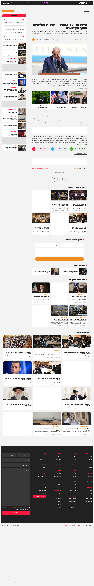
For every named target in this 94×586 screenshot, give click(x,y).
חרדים (56, 3)
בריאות (59, 456)
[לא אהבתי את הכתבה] (55, 179)
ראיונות (59, 484)
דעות (60, 493)
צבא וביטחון (73, 490)
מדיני (75, 481)
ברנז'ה (29, 3)
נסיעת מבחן (43, 462)
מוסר (90, 462)
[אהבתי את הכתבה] (63, 179)
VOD (46, 2)
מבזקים (44, 487)
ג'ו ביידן (75, 168)
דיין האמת (73, 507)
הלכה (90, 459)
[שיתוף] (4, 19)
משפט (80, 168)
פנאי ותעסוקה (88, 501)
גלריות (34, 3)
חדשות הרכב (42, 459)
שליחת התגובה (59, 259)
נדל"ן (59, 507)
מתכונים (40, 3)
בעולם (74, 476)
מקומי (59, 501)
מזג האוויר (58, 498)
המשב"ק (89, 481)
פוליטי (74, 487)
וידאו (51, 3)
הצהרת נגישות (42, 479)
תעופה (44, 467)
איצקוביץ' (89, 476)
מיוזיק (61, 3)
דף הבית (85, 14)
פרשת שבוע (88, 464)
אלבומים (59, 473)
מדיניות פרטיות (42, 476)
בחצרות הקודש (72, 501)
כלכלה (59, 496)
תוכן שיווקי (58, 464)
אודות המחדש (42, 490)
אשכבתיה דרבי (72, 498)
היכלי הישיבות (72, 510)
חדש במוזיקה (57, 476)
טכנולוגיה (58, 459)
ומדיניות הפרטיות (10, 507)
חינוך (90, 490)
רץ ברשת (74, 464)
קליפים (59, 481)
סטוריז (74, 459)
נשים (90, 496)
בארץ (75, 473)
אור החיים (89, 456)
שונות (90, 467)
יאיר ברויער (67, 525)
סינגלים (59, 479)
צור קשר (43, 493)
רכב (25, 3)
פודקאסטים (73, 462)
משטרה (74, 484)
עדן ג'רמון (81, 525)
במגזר (74, 504)
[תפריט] (89, 3)
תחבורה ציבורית (42, 464)
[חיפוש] (11, 3)
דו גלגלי (44, 456)
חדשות (66, 3)
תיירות (59, 510)
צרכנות (59, 462)
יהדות (75, 479)
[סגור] (16, 583)
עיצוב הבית (89, 498)
